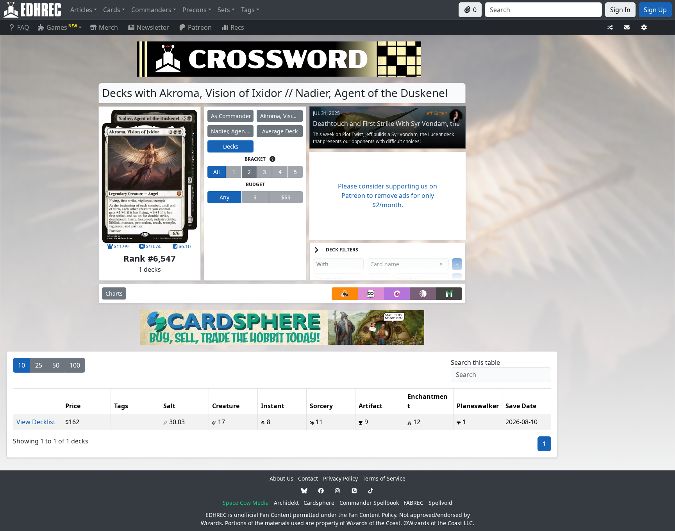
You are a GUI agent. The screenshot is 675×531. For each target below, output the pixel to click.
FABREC (413, 502)
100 (75, 365)
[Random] (610, 28)
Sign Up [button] (655, 9)
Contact (308, 478)
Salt (169, 406)
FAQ (23, 27)
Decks (230, 146)
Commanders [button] (151, 9)
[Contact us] (627, 28)
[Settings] (644, 28)
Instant (272, 406)
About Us (281, 478)
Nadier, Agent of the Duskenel (232, 131)
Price (72, 406)
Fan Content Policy (372, 514)
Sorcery (321, 406)
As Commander (231, 116)
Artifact (370, 406)
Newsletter (153, 27)
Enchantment (427, 401)
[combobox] (543, 9)
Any (224, 197)
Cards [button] (111, 9)
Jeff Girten (436, 113)
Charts (114, 293)
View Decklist (35, 422)
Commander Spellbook (369, 502)
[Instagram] (337, 490)
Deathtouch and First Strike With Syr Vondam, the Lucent (386, 127)
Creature (225, 406)
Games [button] (61, 27)
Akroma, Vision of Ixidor (281, 116)
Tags (121, 406)
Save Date (520, 406)
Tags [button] (248, 9)
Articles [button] (81, 9)
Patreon (200, 27)
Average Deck (280, 131)
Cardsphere (319, 502)
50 (55, 365)
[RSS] (354, 490)
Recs (237, 27)
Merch (107, 27)
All (216, 172)
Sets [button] (224, 9)
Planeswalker (478, 406)
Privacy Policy (340, 478)
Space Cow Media (246, 502)
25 (38, 365)
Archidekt (286, 502)
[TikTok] (370, 490)
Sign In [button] (620, 9)
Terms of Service (383, 478)
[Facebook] (321, 490)
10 (21, 365)
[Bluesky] (304, 490)
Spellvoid (440, 502)
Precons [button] (194, 9)
